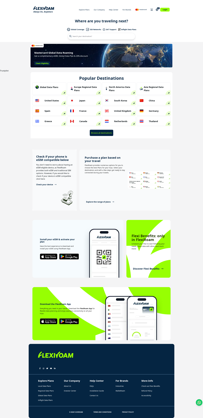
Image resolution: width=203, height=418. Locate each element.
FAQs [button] (92, 386)
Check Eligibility (42, 63)
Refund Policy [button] (146, 391)
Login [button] (165, 9)
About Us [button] (67, 386)
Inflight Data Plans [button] (45, 400)
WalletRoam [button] (120, 391)
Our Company (99, 10)
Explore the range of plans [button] (98, 202)
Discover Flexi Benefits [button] (146, 268)
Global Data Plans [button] (45, 395)
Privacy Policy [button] (128, 412)
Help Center (113, 10)
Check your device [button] (44, 184)
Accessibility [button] (146, 395)
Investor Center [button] (70, 391)
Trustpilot (4, 70)
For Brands (127, 10)
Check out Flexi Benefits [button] (150, 386)
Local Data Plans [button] (44, 386)
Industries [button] (120, 386)
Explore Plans (84, 10)
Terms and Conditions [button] (102, 412)
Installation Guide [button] (97, 391)
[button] (151, 9)
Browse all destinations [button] (101, 133)
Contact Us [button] (94, 395)
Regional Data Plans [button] (46, 391)
